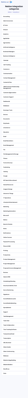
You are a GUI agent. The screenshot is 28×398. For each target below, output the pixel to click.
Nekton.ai (4, 2)
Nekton (10, 12)
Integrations (16, 12)
